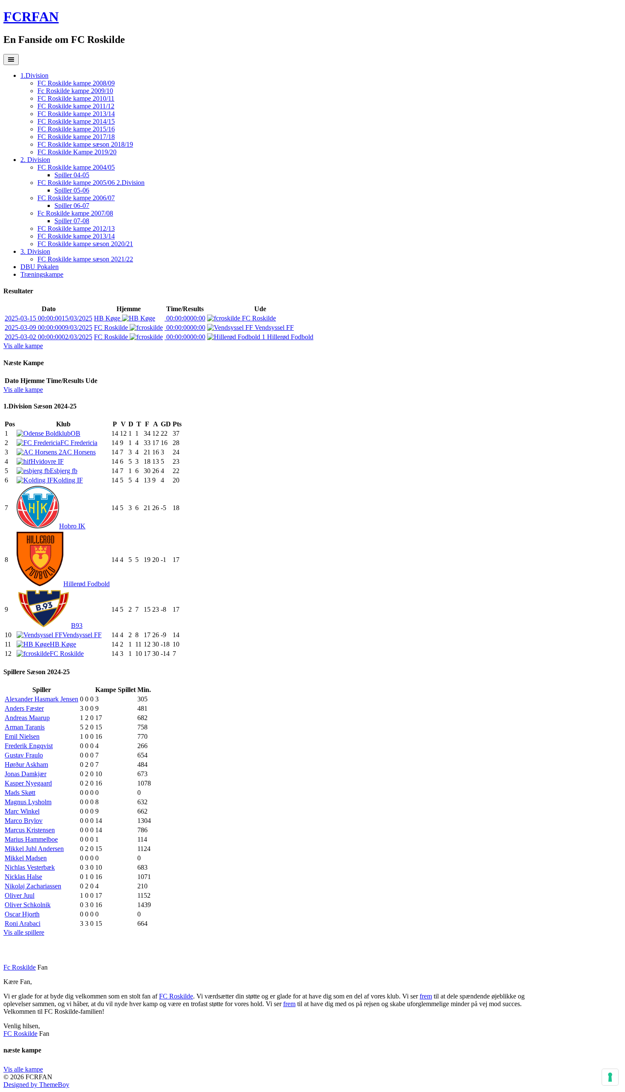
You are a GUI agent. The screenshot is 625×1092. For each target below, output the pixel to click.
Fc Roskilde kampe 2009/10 (75, 90)
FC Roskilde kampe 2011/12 (75, 106)
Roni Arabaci (22, 923)
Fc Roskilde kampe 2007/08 (75, 213)
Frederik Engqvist (29, 745)
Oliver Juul (19, 895)
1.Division (34, 75)
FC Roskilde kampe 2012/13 (76, 228)
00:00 (185, 318)
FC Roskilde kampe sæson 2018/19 (85, 144)
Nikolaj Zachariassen (33, 886)
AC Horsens (79, 452)
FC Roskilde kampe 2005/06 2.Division (91, 182)
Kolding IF (68, 480)
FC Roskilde (258, 318)
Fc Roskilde (19, 967)
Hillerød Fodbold (289, 336)
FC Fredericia (78, 442)
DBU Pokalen (39, 266)
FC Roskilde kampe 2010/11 (75, 98)
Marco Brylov (24, 820)
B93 (76, 625)
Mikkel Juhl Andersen (34, 848)
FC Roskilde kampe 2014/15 (76, 121)
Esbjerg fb (63, 470)
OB (75, 433)
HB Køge (108, 318)
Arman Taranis (25, 727)
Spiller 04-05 (71, 175)
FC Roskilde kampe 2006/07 (76, 197)
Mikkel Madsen (26, 858)
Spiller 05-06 (71, 190)
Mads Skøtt (20, 792)
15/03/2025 (48, 318)
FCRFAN (31, 16)
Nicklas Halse (23, 876)
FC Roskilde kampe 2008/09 (76, 83)
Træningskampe (41, 274)
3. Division (35, 251)
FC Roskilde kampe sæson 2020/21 (85, 243)
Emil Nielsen (22, 736)
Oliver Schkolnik (28, 904)
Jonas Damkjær (25, 773)
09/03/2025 (48, 327)
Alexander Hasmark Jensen (41, 699)
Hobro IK (72, 526)
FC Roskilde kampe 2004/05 (76, 167)
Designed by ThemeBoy (36, 1084)
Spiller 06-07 (71, 205)
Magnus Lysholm (28, 802)
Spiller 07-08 (71, 220)
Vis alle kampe (23, 345)
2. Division (35, 159)
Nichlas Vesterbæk (30, 867)
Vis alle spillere (23, 932)
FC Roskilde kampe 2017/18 (76, 136)
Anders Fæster (24, 708)
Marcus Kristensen (30, 830)
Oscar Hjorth (22, 914)
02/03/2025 (48, 336)
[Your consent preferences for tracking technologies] (610, 1077)
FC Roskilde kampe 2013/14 (76, 113)
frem (426, 996)
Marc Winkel (22, 811)
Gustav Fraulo (24, 755)
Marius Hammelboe (31, 839)
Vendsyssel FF (273, 327)
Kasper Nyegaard (28, 783)
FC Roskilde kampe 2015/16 (76, 129)
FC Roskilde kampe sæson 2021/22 (85, 259)
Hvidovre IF (47, 461)
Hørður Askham (26, 764)
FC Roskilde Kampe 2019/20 (76, 152)
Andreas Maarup (27, 717)
